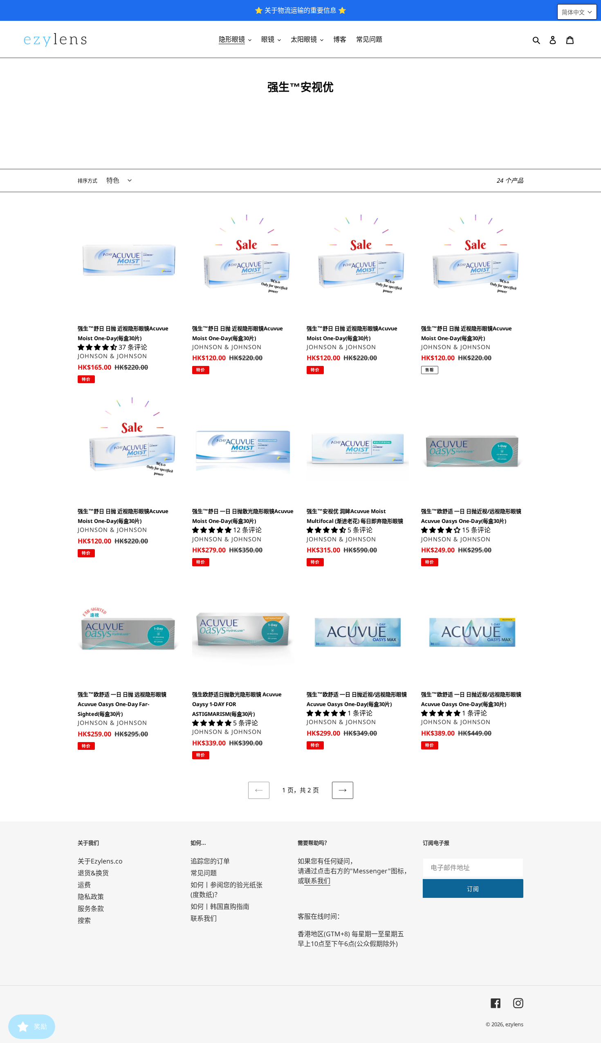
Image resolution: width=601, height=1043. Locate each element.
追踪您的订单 (210, 861)
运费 (84, 884)
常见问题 (204, 872)
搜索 (84, 920)
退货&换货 (93, 872)
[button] (577, 11)
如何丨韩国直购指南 (220, 906)
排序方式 (87, 180)
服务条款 (91, 908)
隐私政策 (91, 896)
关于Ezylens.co (100, 861)
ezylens (514, 1024)
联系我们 (204, 918)
